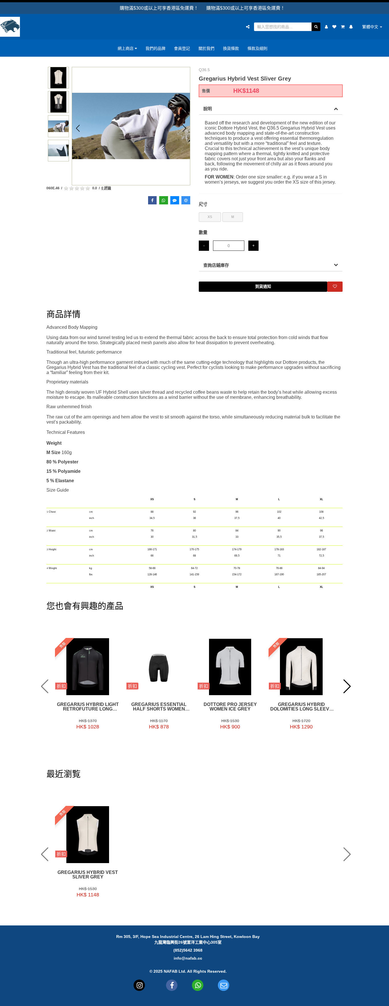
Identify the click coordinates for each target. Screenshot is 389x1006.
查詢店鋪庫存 (216, 265)
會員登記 (182, 48)
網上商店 (126, 48)
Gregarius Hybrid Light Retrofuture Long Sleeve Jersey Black (88, 706)
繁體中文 (370, 26)
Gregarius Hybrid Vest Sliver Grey (88, 874)
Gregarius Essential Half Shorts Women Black (159, 706)
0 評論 (106, 188)
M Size (54, 452)
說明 (207, 108)
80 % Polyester (62, 461)
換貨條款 (231, 48)
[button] (78, 128)
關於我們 (206, 48)
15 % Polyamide (63, 471)
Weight (54, 443)
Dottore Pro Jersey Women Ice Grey (230, 706)
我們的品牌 (155, 48)
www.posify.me (349, 999)
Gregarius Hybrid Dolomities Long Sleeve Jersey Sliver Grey (301, 706)
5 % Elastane (60, 480)
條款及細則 (257, 48)
